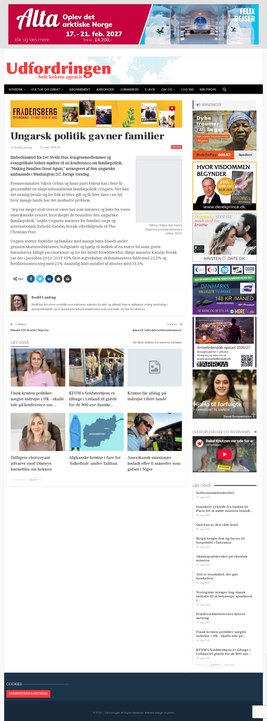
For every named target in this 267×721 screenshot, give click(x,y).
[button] (224, 90)
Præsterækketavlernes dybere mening (221, 616)
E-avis (150, 89)
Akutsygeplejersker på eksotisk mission (221, 558)
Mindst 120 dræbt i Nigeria (29, 330)
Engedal (169, 712)
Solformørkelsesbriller (215, 493)
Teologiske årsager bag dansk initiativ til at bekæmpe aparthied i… (224, 596)
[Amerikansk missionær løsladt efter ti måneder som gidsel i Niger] (154, 432)
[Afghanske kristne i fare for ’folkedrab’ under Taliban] (96, 432)
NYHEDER (16, 89)
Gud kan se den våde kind (217, 525)
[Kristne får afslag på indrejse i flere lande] (154, 367)
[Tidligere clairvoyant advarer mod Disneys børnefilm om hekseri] (38, 432)
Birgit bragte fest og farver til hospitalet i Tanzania (220, 540)
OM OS (166, 89)
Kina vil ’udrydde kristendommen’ (157, 330)
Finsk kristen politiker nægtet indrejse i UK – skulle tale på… (221, 634)
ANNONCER (105, 89)
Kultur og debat (45, 89)
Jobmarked (129, 89)
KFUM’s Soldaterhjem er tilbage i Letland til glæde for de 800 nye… (224, 652)
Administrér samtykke (28, 694)
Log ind (187, 89)
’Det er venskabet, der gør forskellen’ (217, 576)
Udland (176, 146)
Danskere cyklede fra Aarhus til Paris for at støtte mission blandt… (224, 509)
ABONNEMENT (79, 89)
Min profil (208, 89)
